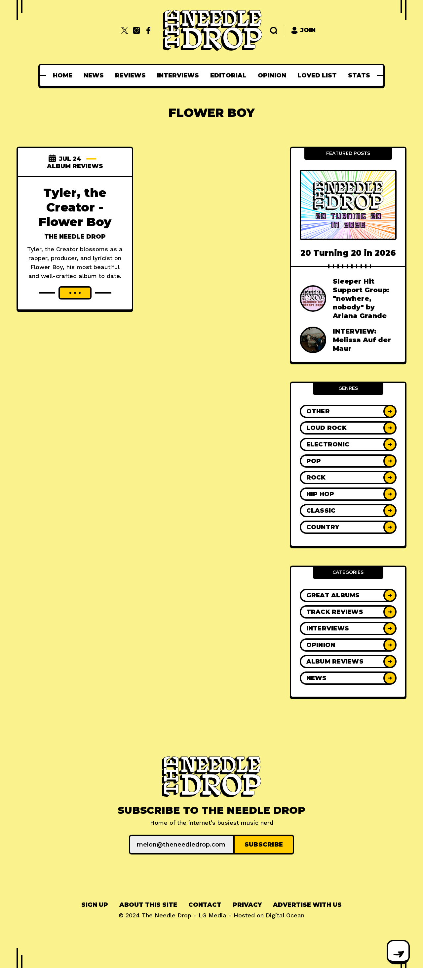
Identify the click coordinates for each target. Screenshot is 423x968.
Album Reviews (75, 166)
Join (308, 30)
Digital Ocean (285, 915)
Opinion (272, 75)
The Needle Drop (75, 236)
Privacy (247, 904)
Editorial (228, 75)
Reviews (130, 75)
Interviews (178, 75)
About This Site (148, 904)
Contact (204, 904)
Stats (359, 75)
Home (62, 75)
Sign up (94, 904)
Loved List (317, 75)
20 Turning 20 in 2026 (348, 253)
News (94, 75)
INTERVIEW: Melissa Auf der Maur (362, 339)
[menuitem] (62, 75)
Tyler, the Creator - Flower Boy (75, 207)
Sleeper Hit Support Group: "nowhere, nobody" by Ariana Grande (361, 298)
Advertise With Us (307, 904)
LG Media (212, 915)
